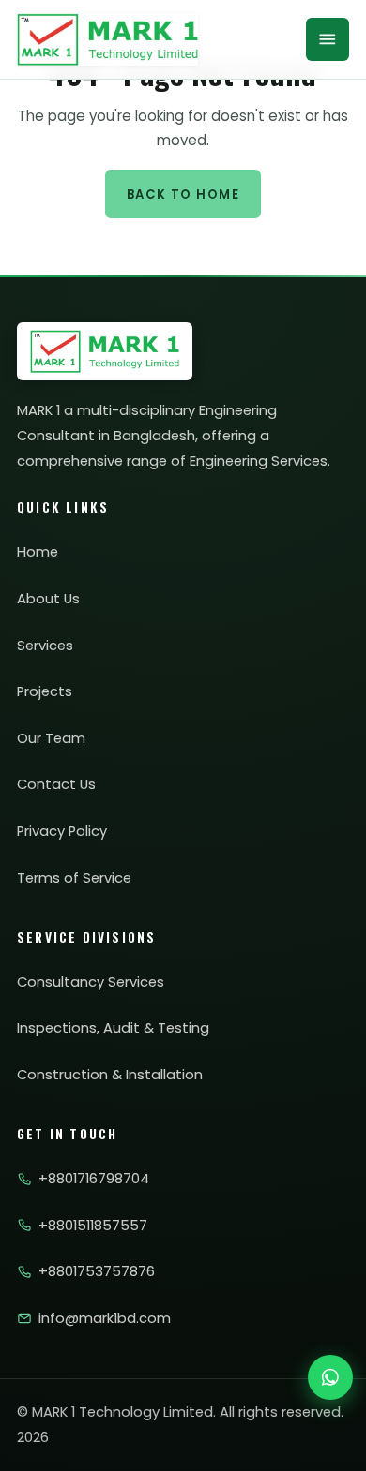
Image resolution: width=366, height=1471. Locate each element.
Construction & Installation (110, 1074)
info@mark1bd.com (104, 1318)
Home (37, 551)
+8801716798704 (93, 1178)
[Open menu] (327, 39)
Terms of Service (74, 878)
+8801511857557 (92, 1225)
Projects (44, 691)
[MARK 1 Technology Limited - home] (107, 39)
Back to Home (183, 194)
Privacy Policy (62, 831)
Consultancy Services (90, 982)
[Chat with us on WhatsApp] (330, 1377)
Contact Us (56, 784)
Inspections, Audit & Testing (113, 1027)
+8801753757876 (96, 1271)
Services (45, 645)
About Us (48, 598)
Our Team (51, 738)
